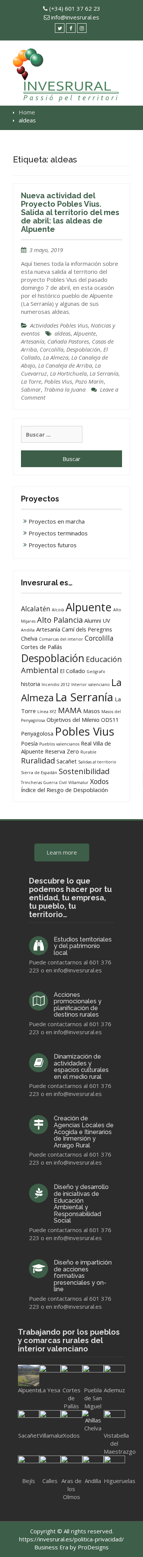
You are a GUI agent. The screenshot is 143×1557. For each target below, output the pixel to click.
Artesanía (32, 341)
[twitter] (59, 28)
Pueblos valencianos (59, 744)
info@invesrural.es (75, 17)
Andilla (28, 630)
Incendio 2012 (56, 684)
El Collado (72, 671)
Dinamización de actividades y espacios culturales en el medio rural (81, 1066)
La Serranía (104, 373)
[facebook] (71, 28)
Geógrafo (96, 671)
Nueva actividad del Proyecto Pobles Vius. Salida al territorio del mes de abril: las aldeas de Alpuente (70, 212)
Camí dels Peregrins (87, 629)
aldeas (63, 333)
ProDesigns (93, 1547)
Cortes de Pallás (41, 647)
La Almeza (55, 357)
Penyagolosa (37, 733)
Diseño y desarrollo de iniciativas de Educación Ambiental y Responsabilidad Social (81, 1203)
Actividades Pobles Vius (59, 325)
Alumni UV (97, 620)
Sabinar (31, 389)
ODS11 (110, 719)
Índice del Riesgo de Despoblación (64, 790)
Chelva (29, 638)
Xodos (99, 781)
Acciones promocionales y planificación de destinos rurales (77, 1005)
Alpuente (85, 333)
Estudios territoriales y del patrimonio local (83, 946)
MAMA (70, 710)
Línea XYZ (46, 711)
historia (30, 684)
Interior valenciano (90, 684)
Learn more (62, 852)
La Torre (31, 381)
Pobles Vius (58, 381)
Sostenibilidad (84, 771)
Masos (91, 711)
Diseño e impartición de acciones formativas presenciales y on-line (83, 1276)
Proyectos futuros (53, 545)
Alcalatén (35, 608)
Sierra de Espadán (39, 772)
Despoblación (83, 349)
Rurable (88, 752)
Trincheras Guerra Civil (44, 782)
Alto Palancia (60, 620)
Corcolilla (51, 349)
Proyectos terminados (58, 533)
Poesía (29, 743)
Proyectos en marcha (57, 521)
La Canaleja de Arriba (65, 365)
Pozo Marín (89, 381)
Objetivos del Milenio (73, 719)
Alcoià (58, 609)
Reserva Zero (62, 751)
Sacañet (66, 761)
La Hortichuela (68, 373)
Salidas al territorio (97, 762)
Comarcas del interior (61, 639)
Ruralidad (38, 760)
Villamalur (78, 782)
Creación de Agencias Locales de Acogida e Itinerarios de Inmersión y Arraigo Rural (84, 1132)
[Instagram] (82, 28)
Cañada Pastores (68, 341)
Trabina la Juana (64, 389)
